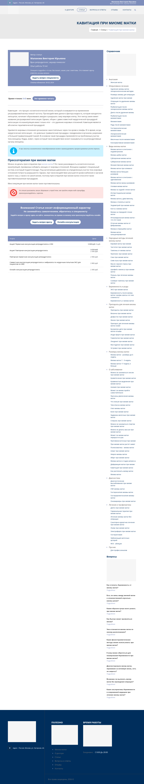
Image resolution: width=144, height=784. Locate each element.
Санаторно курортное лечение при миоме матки (123, 523)
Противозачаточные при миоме (123, 441)
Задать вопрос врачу (42, 222)
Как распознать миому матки (122, 471)
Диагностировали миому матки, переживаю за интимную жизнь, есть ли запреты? (121, 668)
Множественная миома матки (122, 165)
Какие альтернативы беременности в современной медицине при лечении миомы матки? (121, 692)
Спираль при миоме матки (121, 421)
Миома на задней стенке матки (123, 190)
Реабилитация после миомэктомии (119, 117)
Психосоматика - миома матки (122, 447)
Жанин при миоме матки (120, 320)
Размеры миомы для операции (123, 95)
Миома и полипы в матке (120, 202)
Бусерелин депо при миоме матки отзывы (121, 330)
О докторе (69, 10)
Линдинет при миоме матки (121, 341)
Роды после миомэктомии (120, 125)
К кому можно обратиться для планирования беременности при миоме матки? (120, 655)
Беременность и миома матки (122, 301)
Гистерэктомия (116, 535)
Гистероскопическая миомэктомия (119, 129)
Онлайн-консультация (68, 222)
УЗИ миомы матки (118, 489)
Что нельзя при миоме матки (122, 402)
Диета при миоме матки (120, 508)
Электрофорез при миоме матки (123, 531)
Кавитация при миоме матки (122, 468)
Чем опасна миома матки (120, 405)
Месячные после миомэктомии (123, 139)
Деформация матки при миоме (123, 464)
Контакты (127, 10)
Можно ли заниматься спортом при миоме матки (123, 425)
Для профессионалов (119, 550)
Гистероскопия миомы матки (122, 492)
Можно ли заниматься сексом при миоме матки (122, 373)
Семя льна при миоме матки (122, 260)
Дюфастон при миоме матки (122, 317)
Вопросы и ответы (98, 10)
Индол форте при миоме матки (123, 335)
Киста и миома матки (119, 209)
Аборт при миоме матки (120, 458)
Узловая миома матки (119, 186)
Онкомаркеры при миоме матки (123, 501)
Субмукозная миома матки (121, 162)
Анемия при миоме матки (121, 387)
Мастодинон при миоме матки (122, 345)
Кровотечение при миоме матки (123, 378)
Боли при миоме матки (119, 412)
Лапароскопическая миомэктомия (118, 135)
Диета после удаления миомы (122, 112)
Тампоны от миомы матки (121, 250)
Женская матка (116, 82)
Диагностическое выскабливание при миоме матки (121, 483)
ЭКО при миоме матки (119, 289)
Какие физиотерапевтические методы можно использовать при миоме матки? (120, 642)
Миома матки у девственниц (122, 199)
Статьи (82, 10)
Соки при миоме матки (119, 257)
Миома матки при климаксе (121, 168)
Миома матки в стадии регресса (123, 461)
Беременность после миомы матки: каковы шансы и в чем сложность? (122, 295)
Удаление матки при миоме (121, 98)
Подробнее (111, 590)
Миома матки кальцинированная (118, 233)
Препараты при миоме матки (122, 310)
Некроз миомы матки (119, 454)
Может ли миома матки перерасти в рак (120, 436)
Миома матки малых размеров (122, 183)
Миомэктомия (116, 121)
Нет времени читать (44, 98)
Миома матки (116, 474)
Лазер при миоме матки (120, 528)
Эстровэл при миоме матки (121, 348)
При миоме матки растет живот (123, 444)
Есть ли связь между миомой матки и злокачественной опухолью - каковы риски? (121, 598)
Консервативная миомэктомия (122, 143)
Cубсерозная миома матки (121, 158)
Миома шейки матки (119, 155)
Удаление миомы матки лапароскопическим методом (122, 90)
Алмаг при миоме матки (120, 451)
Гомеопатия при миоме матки (122, 338)
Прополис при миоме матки (121, 254)
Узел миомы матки (118, 408)
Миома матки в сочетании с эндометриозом (121, 150)
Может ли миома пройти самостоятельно (120, 391)
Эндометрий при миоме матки (122, 205)
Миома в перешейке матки (121, 229)
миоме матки (47, 164)
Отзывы (114, 10)
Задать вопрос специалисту (45, 78)
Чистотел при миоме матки (121, 247)
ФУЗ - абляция (116, 544)
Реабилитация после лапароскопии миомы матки (122, 108)
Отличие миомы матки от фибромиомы (120, 224)
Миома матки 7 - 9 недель (121, 360)
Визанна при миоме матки (121, 313)
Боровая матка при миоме (121, 244)
